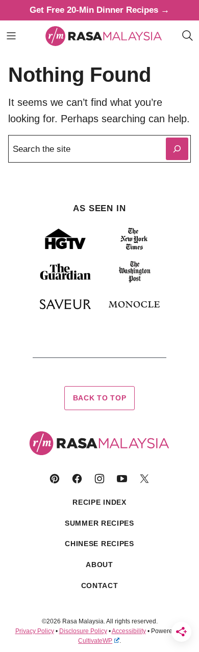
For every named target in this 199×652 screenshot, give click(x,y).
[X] (144, 478)
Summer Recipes (99, 523)
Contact (99, 585)
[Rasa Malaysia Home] (104, 36)
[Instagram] (99, 478)
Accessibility (129, 631)
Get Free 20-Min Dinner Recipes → (99, 10)
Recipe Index (99, 502)
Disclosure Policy (83, 631)
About (99, 564)
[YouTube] (122, 478)
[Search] (188, 36)
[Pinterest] (54, 478)
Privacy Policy (34, 631)
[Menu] (11, 36)
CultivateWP (95, 640)
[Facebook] (77, 478)
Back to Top (100, 398)
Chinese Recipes (99, 543)
